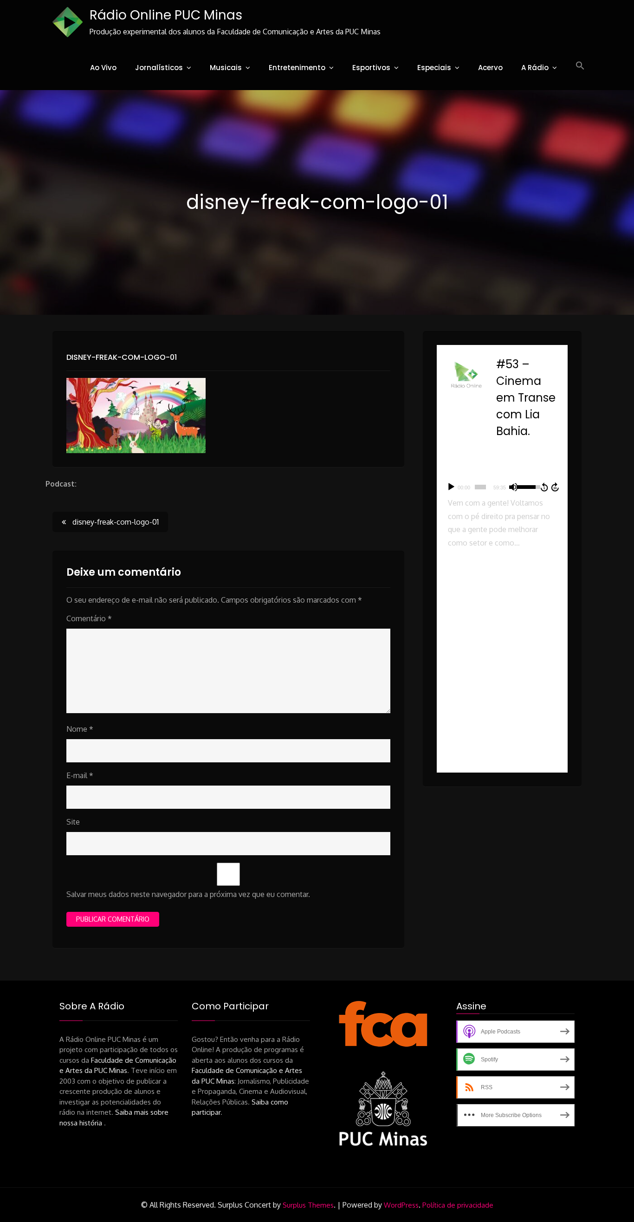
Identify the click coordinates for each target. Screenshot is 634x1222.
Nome (79, 729)
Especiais (434, 67)
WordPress (401, 1205)
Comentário (89, 618)
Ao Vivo (103, 67)
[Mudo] (513, 487)
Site (73, 821)
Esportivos (371, 67)
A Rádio (535, 67)
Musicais (226, 67)
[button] (580, 66)
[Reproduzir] (451, 487)
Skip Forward (555, 487)
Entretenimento (297, 67)
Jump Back (544, 487)
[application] (502, 487)
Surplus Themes (308, 1205)
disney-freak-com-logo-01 (121, 357)
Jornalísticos (159, 67)
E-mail (79, 775)
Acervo (490, 67)
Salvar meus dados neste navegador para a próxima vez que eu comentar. (188, 894)
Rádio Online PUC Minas (166, 15)
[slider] (480, 487)
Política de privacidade (457, 1205)
